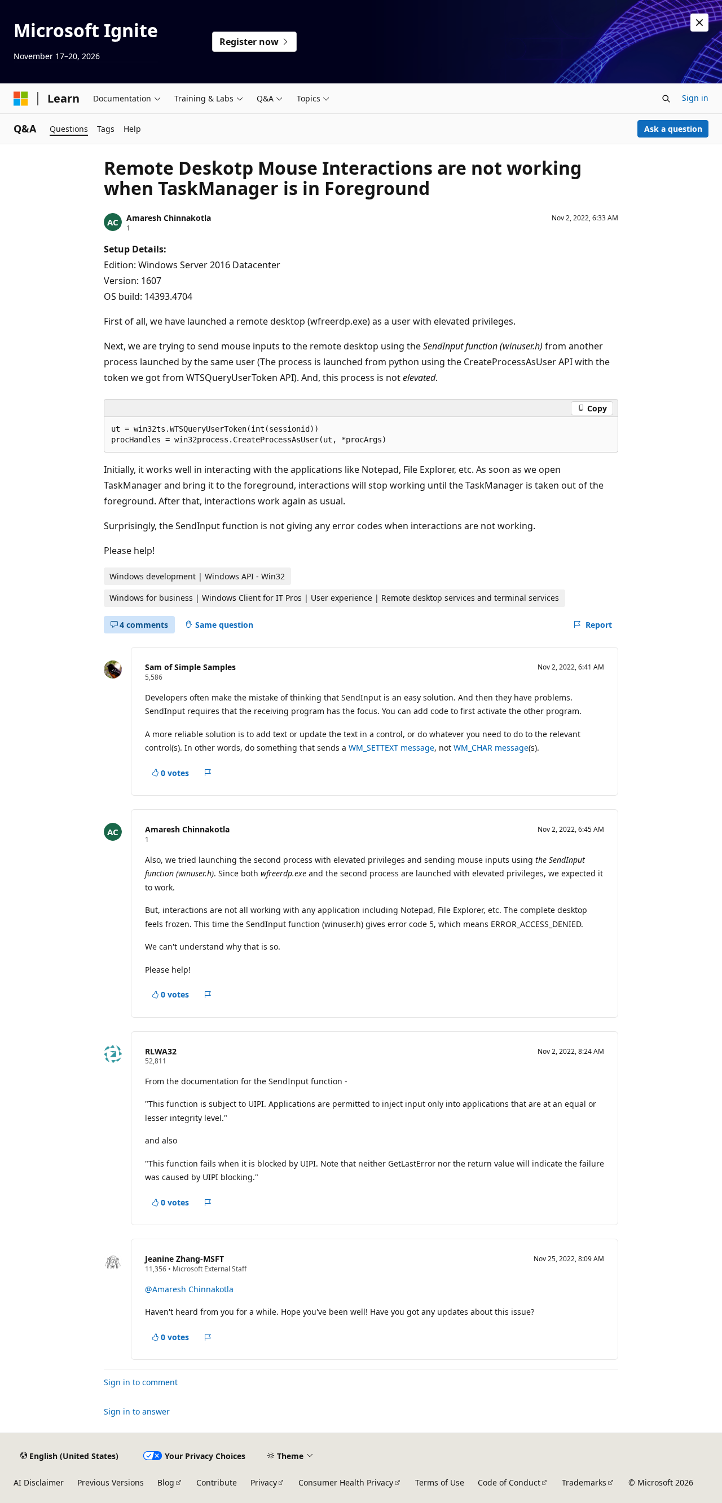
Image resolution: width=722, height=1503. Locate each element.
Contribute (216, 1482)
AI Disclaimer (39, 1482)
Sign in (695, 97)
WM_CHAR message (491, 747)
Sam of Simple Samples (190, 667)
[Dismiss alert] (699, 23)
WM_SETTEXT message (391, 747)
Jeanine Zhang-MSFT (184, 1258)
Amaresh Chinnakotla (168, 217)
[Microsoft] (21, 98)
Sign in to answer (137, 1411)
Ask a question (673, 128)
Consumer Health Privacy (345, 1482)
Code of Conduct (509, 1482)
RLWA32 (161, 1051)
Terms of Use (439, 1482)
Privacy (263, 1482)
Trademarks (584, 1482)
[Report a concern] (208, 773)
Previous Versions (110, 1482)
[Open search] (666, 98)
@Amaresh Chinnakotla (189, 1289)
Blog (165, 1482)
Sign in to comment (141, 1382)
